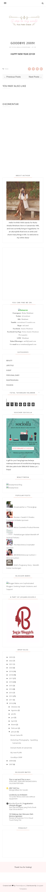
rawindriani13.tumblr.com (26, 322)
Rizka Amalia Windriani (21, 47)
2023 (11, 657)
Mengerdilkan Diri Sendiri (18, 790)
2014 (11, 689)
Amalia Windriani (27, 329)
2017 (11, 678)
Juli (12, 714)
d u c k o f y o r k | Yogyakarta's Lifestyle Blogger (21, 804)
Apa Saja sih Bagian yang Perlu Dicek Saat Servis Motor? (22, 808)
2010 (11, 703)
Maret (13, 724)
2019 (11, 671)
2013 (11, 692)
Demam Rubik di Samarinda (21, 748)
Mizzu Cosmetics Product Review (26, 527)
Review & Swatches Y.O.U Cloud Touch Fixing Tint (21, 819)
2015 (11, 685)
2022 (11, 661)
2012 (11, 696)
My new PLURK (16, 752)
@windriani (26, 316)
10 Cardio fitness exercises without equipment (22, 798)
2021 (11, 664)
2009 (11, 761)
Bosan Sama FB (16, 735)
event (8, 370)
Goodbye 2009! (16, 757)
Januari (14, 732)
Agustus (14, 710)
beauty (9, 360)
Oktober (14, 707)
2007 (11, 764)
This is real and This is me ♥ (19, 779)
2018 (11, 675)
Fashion (9, 385)
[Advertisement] (23, 273)
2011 (11, 700)
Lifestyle (10, 365)
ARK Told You (14, 788)
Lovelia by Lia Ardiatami (18, 795)
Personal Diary (12, 375)
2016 (11, 682)
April (13, 721)
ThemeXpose (20, 885)
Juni (12, 717)
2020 (11, 668)
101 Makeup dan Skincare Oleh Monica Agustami (21, 815)
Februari (14, 728)
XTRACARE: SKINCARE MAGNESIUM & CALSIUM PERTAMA (23, 782)
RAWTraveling (12, 380)
